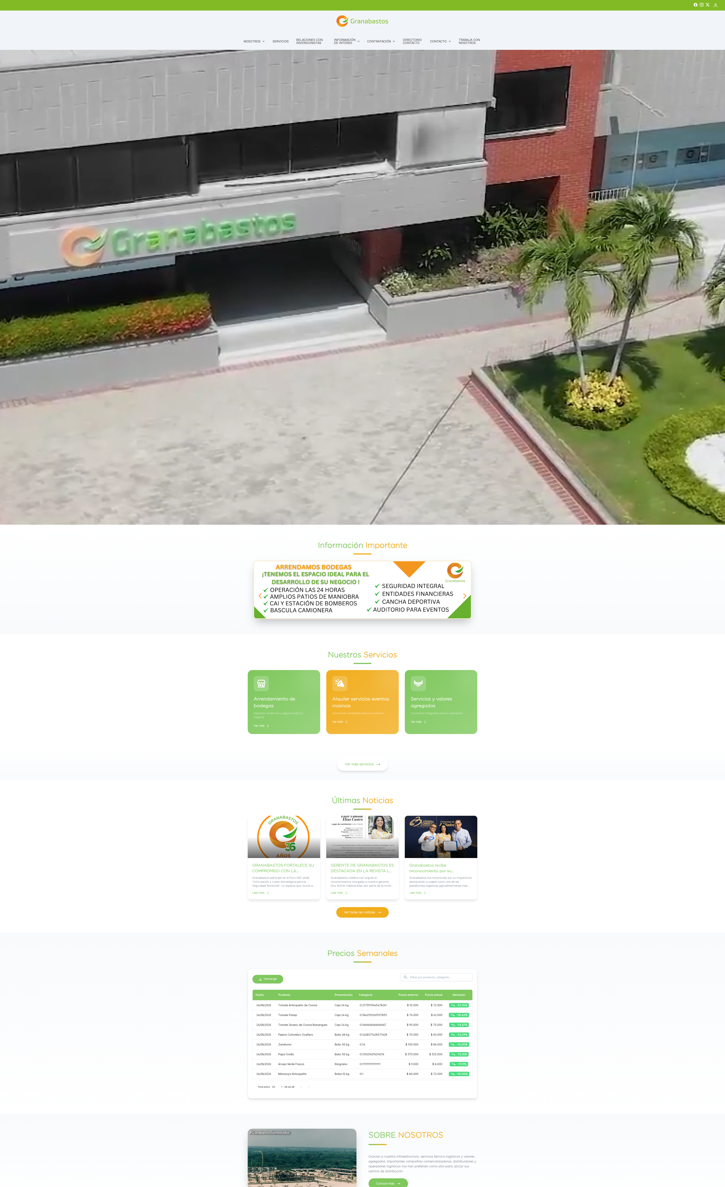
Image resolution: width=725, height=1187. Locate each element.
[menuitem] (254, 41)
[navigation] (260, 596)
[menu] (362, 41)
